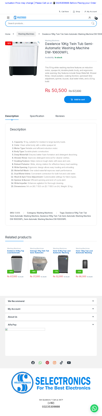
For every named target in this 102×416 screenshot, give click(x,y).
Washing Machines (26, 34)
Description (12, 116)
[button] (94, 408)
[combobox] (47, 23)
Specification (37, 116)
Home (7, 34)
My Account (92, 11)
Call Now (65, 11)
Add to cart (79, 99)
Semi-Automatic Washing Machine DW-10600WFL (45, 219)
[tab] (12, 117)
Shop (78, 11)
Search (93, 23)
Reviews (60, 116)
